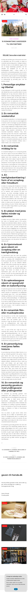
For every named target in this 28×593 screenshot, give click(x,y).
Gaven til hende (14, 5)
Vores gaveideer (14, 39)
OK (16, 589)
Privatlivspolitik (5, 495)
